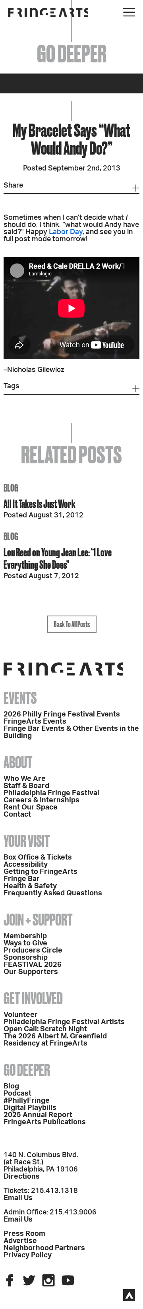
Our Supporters (31, 972)
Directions (22, 1176)
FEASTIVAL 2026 (33, 964)
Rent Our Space (31, 807)
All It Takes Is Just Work (39, 504)
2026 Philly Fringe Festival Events (62, 714)
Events (20, 698)
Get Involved (33, 998)
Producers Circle (33, 950)
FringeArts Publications (45, 1122)
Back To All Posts (72, 624)
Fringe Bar (22, 879)
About (18, 762)
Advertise (20, 1241)
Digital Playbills (30, 1107)
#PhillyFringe (27, 1100)
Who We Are (25, 778)
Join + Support (38, 920)
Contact (17, 814)
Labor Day (66, 232)
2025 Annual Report (38, 1115)
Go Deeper (27, 1070)
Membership (25, 936)
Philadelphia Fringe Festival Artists (64, 1022)
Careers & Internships (41, 800)
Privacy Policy (28, 1255)
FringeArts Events (35, 721)
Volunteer (21, 1015)
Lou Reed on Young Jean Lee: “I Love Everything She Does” (58, 558)
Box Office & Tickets (38, 857)
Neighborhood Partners (44, 1248)
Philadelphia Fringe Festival (51, 793)
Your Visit (27, 841)
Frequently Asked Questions (53, 893)
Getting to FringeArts (40, 871)
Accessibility (26, 864)
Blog (11, 1086)
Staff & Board (26, 786)
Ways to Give (25, 943)
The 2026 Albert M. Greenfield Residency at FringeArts (55, 1040)
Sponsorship (26, 957)
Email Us (18, 1198)
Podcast (17, 1093)
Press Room (24, 1233)
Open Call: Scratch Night (45, 1029)
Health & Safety (30, 886)
